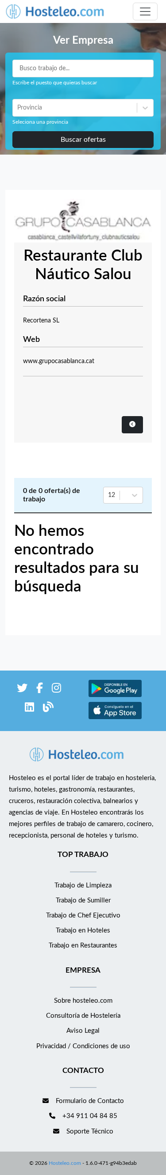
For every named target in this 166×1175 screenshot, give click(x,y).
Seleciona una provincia (40, 122)
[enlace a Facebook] (39, 689)
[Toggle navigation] (145, 11)
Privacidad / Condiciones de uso (83, 1046)
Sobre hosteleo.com (83, 1000)
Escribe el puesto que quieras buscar (54, 82)
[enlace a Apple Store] (115, 718)
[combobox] (18, 108)
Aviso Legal (83, 1030)
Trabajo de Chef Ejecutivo (83, 915)
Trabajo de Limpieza (83, 885)
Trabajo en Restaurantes (83, 945)
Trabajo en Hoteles (83, 930)
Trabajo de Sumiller (83, 900)
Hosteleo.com (65, 1163)
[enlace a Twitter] (22, 689)
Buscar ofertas (83, 139)
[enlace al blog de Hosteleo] (48, 708)
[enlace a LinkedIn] (29, 708)
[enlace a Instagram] (56, 689)
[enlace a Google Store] (115, 696)
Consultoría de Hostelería (83, 1015)
